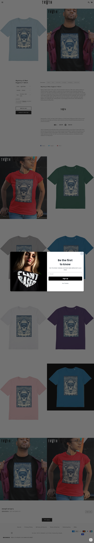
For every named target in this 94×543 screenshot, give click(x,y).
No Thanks (65, 283)
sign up (65, 279)
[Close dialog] (82, 253)
